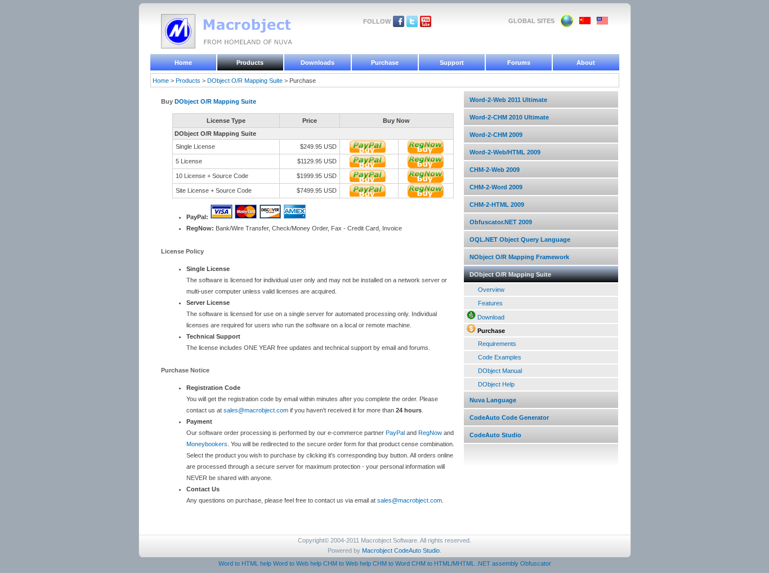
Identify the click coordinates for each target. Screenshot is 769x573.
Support (452, 62)
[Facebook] (398, 24)
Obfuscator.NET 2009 (501, 222)
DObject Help (496, 384)
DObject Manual (500, 370)
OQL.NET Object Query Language (520, 239)
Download (490, 317)
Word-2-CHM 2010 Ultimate (509, 117)
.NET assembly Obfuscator (513, 563)
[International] (567, 25)
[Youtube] (425, 24)
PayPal (395, 432)
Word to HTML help (244, 563)
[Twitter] (412, 24)
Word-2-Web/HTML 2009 (505, 152)
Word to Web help (297, 563)
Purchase (385, 62)
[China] (585, 22)
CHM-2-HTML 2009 (497, 204)
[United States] (603, 22)
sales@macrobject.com (255, 410)
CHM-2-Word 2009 (496, 187)
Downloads (317, 62)
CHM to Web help (347, 563)
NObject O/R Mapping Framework (519, 257)
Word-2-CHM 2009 (496, 134)
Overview (491, 289)
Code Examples (499, 357)
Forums (518, 62)
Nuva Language (493, 400)
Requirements (497, 343)
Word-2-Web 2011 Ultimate (508, 99)
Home (183, 62)
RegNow (430, 432)
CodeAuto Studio (495, 435)
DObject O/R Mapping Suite (245, 80)
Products (249, 62)
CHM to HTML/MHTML (443, 563)
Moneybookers (206, 444)
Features (490, 303)
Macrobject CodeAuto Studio (401, 550)
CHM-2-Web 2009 (495, 169)
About (585, 62)
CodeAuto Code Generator (509, 417)
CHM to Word (391, 563)
